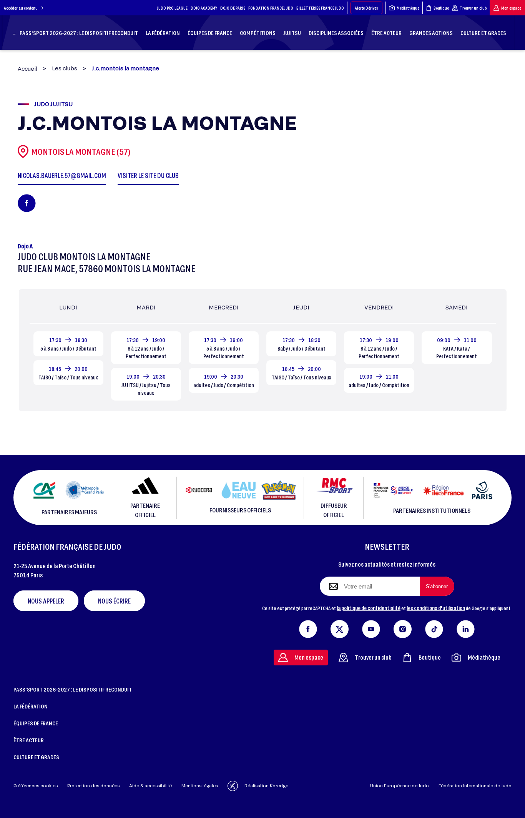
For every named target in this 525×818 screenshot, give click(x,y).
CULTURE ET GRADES (36, 756)
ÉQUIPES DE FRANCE (35, 723)
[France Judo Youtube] (371, 627)
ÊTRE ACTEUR (28, 740)
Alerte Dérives (366, 7)
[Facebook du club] (27, 203)
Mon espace (511, 7)
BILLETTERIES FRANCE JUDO (320, 8)
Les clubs (64, 68)
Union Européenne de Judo (399, 785)
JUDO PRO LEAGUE (172, 8)
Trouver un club (473, 7)
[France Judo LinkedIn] (466, 627)
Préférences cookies (35, 785)
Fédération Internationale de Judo (475, 785)
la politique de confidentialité (368, 607)
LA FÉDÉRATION (30, 706)
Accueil (27, 68)
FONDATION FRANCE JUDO (270, 8)
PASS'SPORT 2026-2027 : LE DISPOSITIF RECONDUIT (72, 689)
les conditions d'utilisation (436, 607)
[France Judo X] (340, 627)
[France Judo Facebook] (308, 627)
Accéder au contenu (21, 7)
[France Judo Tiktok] (434, 627)
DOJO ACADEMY (204, 8)
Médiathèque (408, 7)
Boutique (441, 7)
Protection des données (93, 785)
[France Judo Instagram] (403, 627)
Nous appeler (46, 601)
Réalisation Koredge (266, 785)
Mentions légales (199, 785)
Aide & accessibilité (150, 785)
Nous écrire (114, 601)
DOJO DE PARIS (232, 8)
